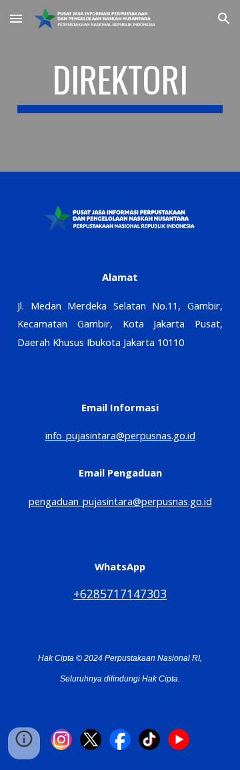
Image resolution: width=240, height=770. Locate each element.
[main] (120, 85)
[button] (16, 18)
